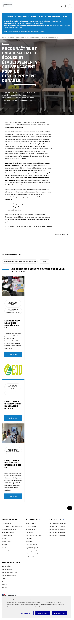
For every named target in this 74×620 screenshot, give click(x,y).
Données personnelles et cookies (53, 605)
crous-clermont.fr (7, 554)
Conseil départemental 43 (57, 532)
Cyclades (63, 16)
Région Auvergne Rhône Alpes (58, 523)
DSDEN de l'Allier (7, 566)
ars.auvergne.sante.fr (32, 551)
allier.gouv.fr (29, 539)
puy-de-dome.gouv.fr (32, 548)
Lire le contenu (13, 354)
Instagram (5, 584)
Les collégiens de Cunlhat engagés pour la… (12, 324)
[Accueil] (7, 4)
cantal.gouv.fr (30, 541)
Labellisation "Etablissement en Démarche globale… (12, 405)
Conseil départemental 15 (57, 529)
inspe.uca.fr (5, 551)
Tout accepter (59, 613)
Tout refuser (42, 613)
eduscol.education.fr (8, 532)
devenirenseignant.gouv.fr (10, 529)
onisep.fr (4, 545)
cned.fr (4, 539)
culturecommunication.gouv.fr (35, 554)
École (10, 393)
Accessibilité (65, 6)
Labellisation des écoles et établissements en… (12, 464)
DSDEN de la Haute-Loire (9, 572)
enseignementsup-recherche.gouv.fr (13, 526)
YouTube (4, 587)
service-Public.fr (30, 529)
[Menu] (70, 6)
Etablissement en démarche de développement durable (20, 261)
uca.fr (4, 548)
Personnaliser (26, 613)
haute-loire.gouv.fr (31, 545)
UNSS (3, 578)
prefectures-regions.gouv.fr (34, 535)
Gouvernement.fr (31, 523)
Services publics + (31, 557)
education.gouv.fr (7, 523)
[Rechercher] (61, 6)
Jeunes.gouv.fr (6, 541)
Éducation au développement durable (12, 303)
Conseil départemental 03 (57, 526)
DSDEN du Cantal (7, 569)
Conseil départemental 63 (57, 535)
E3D (44, 261)
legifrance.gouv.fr (31, 526)
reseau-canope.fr (7, 535)
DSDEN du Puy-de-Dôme (9, 575)
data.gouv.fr (29, 532)
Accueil (4, 37)
